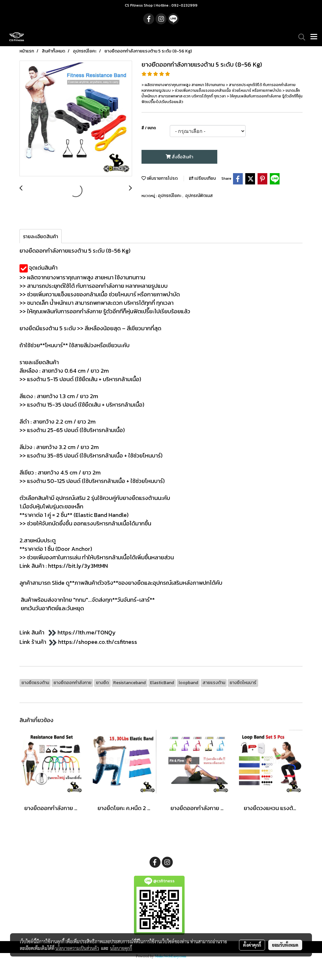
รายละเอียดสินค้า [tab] (40, 236)
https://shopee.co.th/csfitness (97, 642)
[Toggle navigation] (314, 37)
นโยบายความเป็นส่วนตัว (77, 948)
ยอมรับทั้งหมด (285, 945)
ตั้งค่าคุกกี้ (252, 945)
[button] (299, 37)
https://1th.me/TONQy (87, 632)
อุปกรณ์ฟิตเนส (199, 195)
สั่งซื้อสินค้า (182, 157)
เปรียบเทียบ (204, 178)
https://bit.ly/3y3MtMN (78, 566)
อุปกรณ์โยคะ (170, 195)
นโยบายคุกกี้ (121, 948)
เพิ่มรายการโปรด (162, 178)
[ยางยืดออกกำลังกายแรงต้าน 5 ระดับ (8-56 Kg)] (76, 119)
